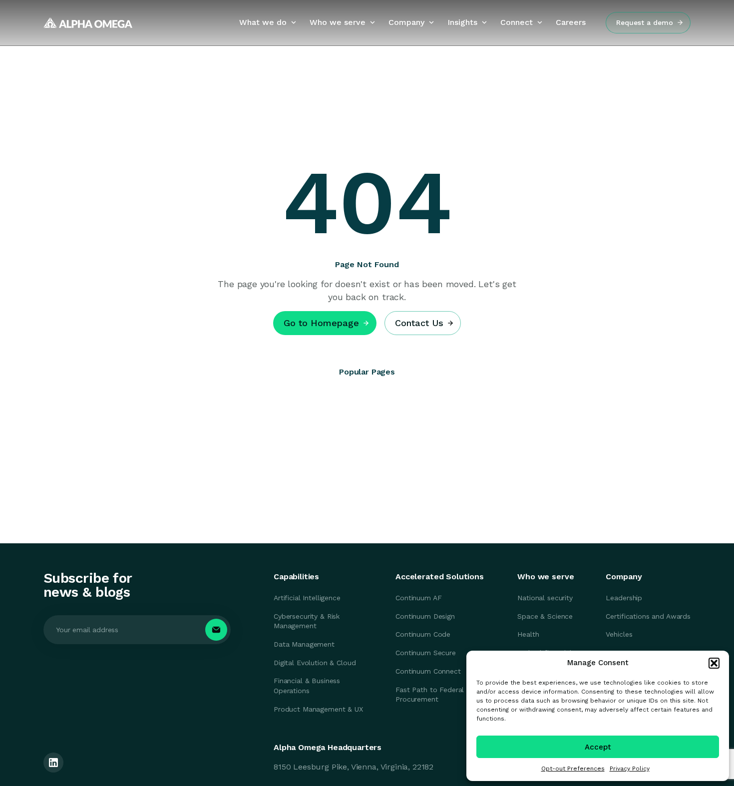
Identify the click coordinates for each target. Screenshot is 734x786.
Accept (598, 747)
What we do (263, 22)
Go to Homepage (321, 323)
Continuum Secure (425, 653)
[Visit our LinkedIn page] (53, 763)
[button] (714, 663)
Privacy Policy (630, 768)
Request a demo (644, 22)
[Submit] (216, 630)
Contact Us (419, 323)
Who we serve (338, 22)
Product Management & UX (318, 709)
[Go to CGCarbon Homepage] (87, 22)
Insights (462, 22)
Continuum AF (418, 598)
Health (528, 634)
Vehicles (619, 634)
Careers (571, 22)
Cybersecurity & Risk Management (307, 621)
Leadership (624, 598)
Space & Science (545, 616)
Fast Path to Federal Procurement (429, 695)
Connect (516, 22)
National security (545, 598)
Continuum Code (422, 634)
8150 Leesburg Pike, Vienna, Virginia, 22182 (353, 767)
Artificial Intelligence (307, 598)
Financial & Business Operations (307, 686)
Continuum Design (425, 616)
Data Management (304, 644)
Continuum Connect (428, 671)
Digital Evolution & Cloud (315, 663)
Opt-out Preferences (573, 768)
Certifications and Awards (648, 616)
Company (406, 22)
